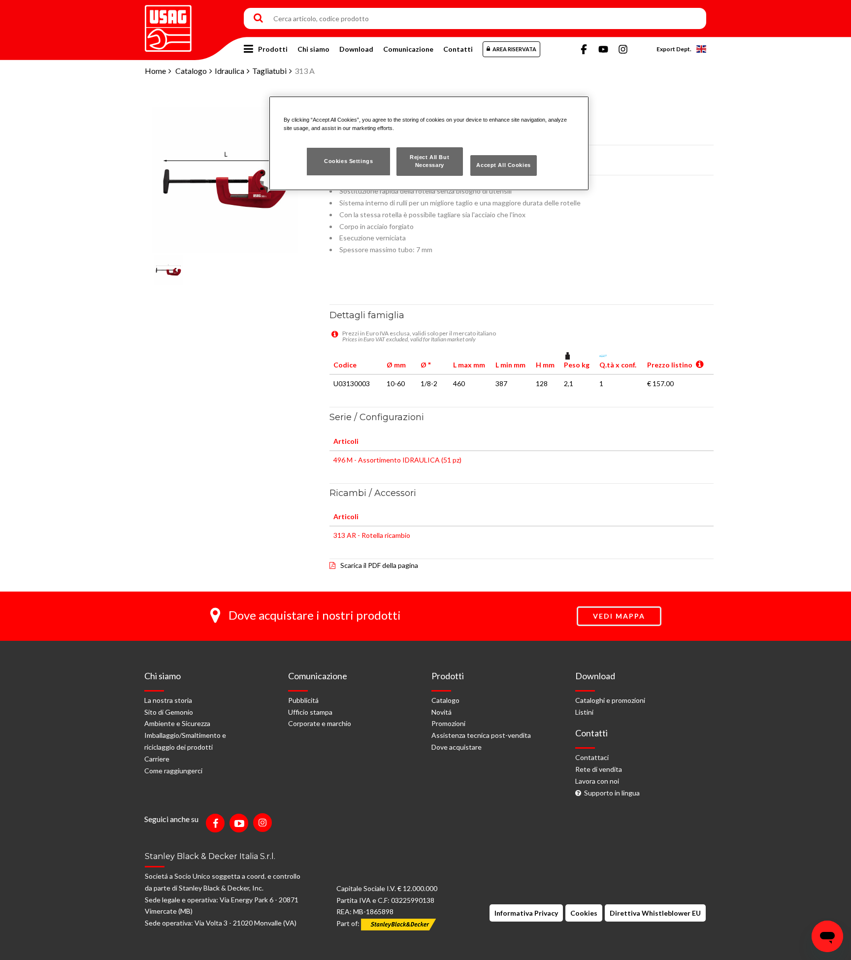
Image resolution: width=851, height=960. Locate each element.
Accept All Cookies (503, 165)
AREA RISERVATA (514, 49)
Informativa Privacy (526, 913)
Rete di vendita (598, 769)
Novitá (441, 712)
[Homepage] (168, 25)
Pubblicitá (303, 700)
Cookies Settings (348, 161)
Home (155, 70)
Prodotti (273, 49)
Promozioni (448, 723)
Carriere (156, 759)
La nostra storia (168, 700)
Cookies (583, 913)
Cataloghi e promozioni (610, 700)
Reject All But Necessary (429, 161)
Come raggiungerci (173, 770)
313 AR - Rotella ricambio (371, 535)
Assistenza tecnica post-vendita (481, 735)
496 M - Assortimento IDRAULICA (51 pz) (397, 460)
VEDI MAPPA (619, 616)
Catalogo (191, 70)
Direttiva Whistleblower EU (655, 913)
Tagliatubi (269, 70)
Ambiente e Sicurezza (177, 723)
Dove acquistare (456, 747)
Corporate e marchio (319, 723)
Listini (584, 712)
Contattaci (592, 757)
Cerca (258, 19)
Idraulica (229, 70)
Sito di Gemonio (168, 712)
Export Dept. (673, 49)
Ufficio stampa (310, 712)
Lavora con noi (597, 781)
